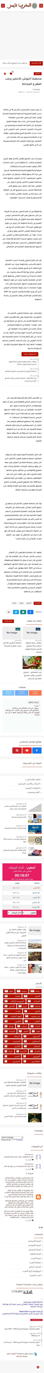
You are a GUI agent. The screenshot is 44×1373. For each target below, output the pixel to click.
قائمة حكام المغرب (32, 779)
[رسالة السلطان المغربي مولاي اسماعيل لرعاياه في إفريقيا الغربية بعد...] (35, 944)
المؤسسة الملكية (14, 1001)
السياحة (34, 1001)
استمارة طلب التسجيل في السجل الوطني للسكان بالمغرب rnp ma (15, 1096)
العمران (35, 1051)
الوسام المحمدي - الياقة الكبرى (15, 1116)
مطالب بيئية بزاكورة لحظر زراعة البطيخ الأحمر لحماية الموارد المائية (22, 363)
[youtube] (27, 750)
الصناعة (10, 1031)
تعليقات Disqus (8, 693)
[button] (30, 612)
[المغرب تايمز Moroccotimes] (22, 6)
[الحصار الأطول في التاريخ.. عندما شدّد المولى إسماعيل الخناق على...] (35, 956)
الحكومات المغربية (32, 788)
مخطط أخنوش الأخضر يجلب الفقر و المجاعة (20, 371)
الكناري (12, 1046)
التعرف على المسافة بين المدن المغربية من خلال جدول (15, 808)
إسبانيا (35, 1006)
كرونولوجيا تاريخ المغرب (31, 1271)
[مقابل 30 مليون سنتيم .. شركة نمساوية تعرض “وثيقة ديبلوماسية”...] (35, 968)
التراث (35, 1026)
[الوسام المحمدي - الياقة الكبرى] (35, 1117)
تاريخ (23, 1006)
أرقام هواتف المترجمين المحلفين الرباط (14, 852)
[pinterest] (17, 750)
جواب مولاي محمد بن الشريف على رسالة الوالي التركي (16, 933)
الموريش (32, 1056)
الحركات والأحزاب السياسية (29, 784)
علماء (9, 1051)
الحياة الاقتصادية (34, 1245)
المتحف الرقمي (35, 1267)
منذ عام (32, 359)
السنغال (32, 1046)
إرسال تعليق (33, 702)
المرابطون (32, 1041)
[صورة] (35, 807)
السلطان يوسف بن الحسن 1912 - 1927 (14, 841)
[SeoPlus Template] (35, 1354)
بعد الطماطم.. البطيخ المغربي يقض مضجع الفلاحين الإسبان (32, 676)
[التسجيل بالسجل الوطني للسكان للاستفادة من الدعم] (35, 1106)
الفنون (32, 1011)
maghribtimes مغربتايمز (33, 1302)
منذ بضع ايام (20, 927)
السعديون (13, 1061)
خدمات (22, 1026)
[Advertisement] (22, 36)
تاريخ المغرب (36, 1258)
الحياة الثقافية (35, 1254)
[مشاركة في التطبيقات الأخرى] (9, 612)
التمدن (13, 1056)
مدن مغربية (33, 1016)
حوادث (13, 1011)
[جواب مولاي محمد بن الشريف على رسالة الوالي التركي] (35, 930)
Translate (19, 1140)
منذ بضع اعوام (20, 804)
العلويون (13, 1021)
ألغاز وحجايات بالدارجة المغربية (15, 828)
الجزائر (32, 996)
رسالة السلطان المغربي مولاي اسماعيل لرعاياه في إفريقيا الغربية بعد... (15, 945)
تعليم (36, 1031)
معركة (9, 1026)
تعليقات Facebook (22, 693)
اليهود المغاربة (13, 1016)
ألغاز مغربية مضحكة (19, 817)
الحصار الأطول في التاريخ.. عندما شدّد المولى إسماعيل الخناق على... (14, 958)
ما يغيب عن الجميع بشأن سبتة (15, 62)
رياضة (35, 991)
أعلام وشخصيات (33, 792)
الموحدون (12, 1041)
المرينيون (32, 1036)
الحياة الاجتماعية (34, 1241)
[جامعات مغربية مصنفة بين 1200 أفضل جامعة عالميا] (35, 1083)
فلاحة (14, 603)
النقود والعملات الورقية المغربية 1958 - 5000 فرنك (22, 1329)
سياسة (22, 991)
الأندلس (10, 1006)
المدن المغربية (35, 1275)
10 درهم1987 (35, 1336)
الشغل (23, 1031)
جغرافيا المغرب (35, 1262)
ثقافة (9, 991)
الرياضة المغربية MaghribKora (31, 1312)
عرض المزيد (8, 621)
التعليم (33, 1021)
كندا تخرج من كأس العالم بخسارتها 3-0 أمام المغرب (22, 1314)
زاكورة (21, 603)
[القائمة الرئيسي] (41, 6)
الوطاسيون (32, 1061)
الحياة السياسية (35, 1250)
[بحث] (3, 6)
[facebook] (37, 750)
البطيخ (37, 73)
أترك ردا (28, 1160)
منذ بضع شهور (20, 848)
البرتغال (12, 1036)
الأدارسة (22, 1051)
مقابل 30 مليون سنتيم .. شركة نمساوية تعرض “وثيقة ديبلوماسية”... (15, 970)
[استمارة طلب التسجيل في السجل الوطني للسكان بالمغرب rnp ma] (35, 1094)
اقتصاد (12, 996)
